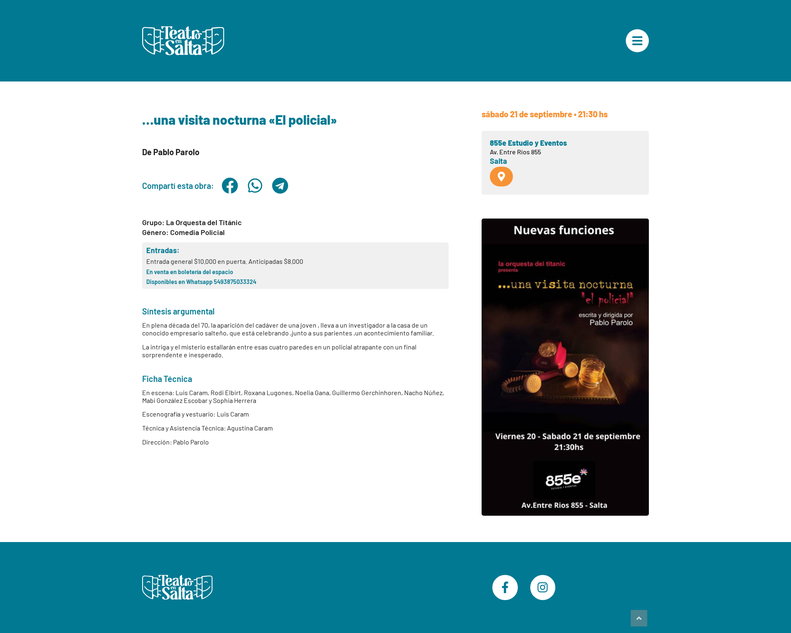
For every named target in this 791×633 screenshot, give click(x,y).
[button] (229, 185)
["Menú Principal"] (637, 40)
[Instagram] (543, 587)
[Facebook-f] (505, 587)
